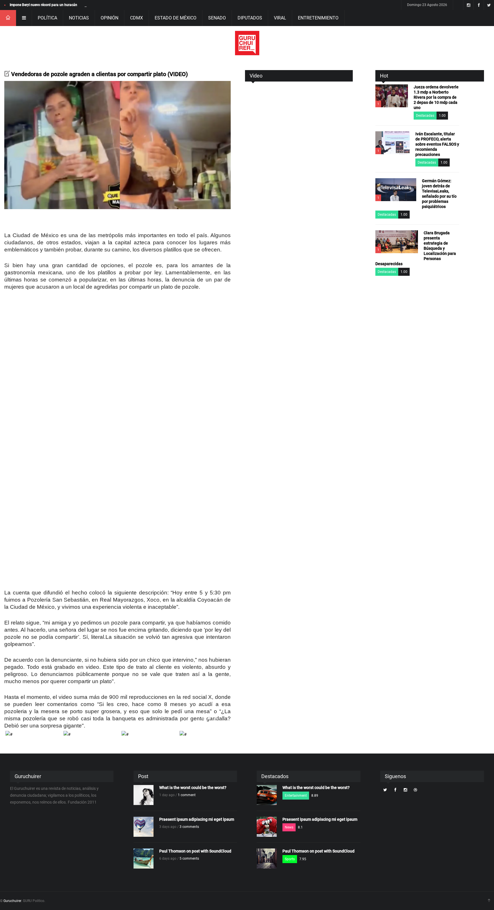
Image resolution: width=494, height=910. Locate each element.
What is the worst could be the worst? (192, 787)
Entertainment (296, 796)
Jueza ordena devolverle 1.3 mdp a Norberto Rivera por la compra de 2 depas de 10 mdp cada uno (436, 97)
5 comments (189, 859)
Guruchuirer (12, 901)
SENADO (217, 18)
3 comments (189, 827)
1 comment (187, 795)
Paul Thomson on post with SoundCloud (195, 851)
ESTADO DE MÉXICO (175, 18)
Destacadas (425, 116)
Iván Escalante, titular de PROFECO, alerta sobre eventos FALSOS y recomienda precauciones (437, 144)
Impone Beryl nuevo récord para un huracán (43, 5)
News (289, 827)
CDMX (136, 18)
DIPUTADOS (250, 18)
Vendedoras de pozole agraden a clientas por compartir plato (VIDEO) (99, 74)
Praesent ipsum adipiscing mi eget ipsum (196, 819)
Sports (290, 859)
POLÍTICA (47, 18)
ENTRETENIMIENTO (318, 18)
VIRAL (280, 18)
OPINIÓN (109, 18)
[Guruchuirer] (247, 43)
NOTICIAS (79, 18)
